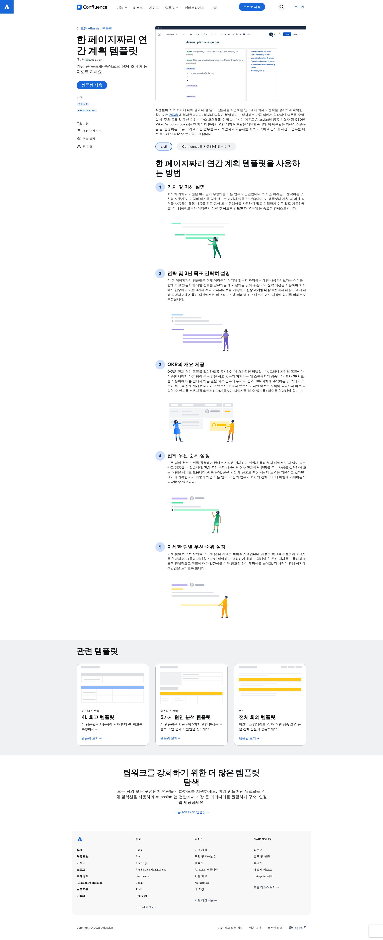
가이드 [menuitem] (154, 8)
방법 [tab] (164, 147)
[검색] (281, 7)
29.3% (174, 115)
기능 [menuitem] (120, 8)
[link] (299, 7)
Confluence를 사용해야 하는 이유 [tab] (206, 147)
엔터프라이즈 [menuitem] (194, 8)
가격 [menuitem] (213, 8)
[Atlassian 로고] (6, 6)
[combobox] (293, 927)
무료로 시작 (252, 7)
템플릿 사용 (91, 85)
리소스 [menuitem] (138, 8)
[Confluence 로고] (92, 7)
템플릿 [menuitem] (170, 8)
